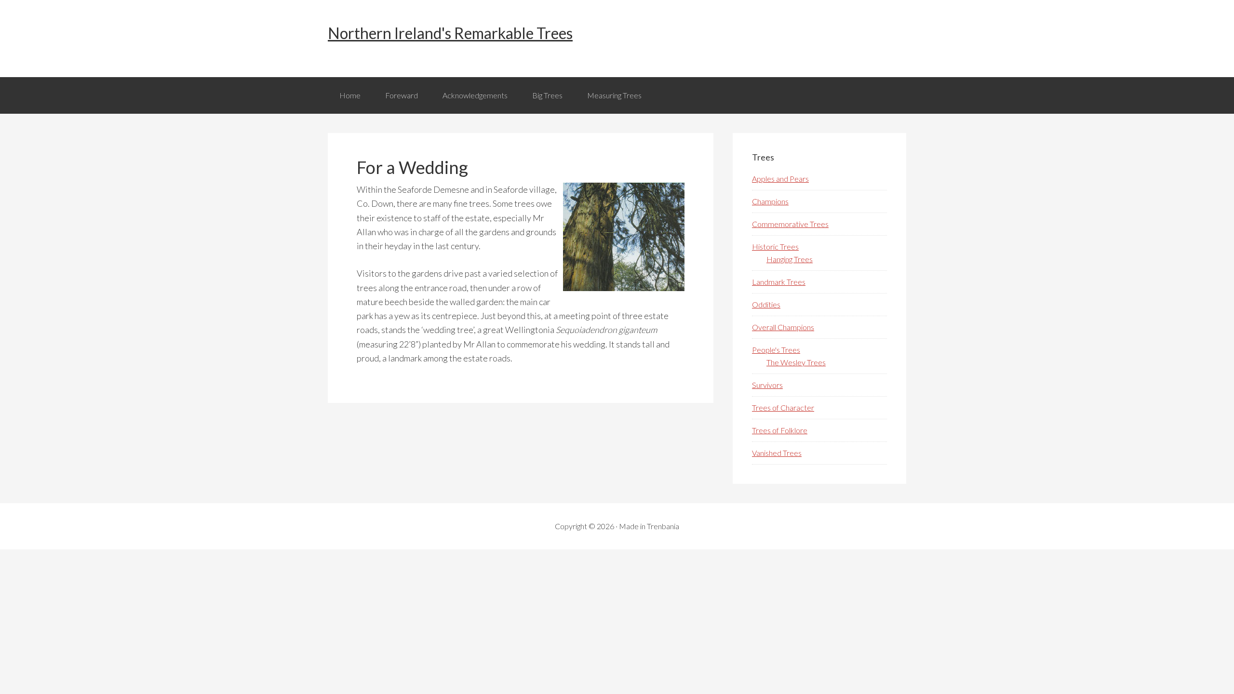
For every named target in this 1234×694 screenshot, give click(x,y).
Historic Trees (775, 246)
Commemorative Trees (790, 223)
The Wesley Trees (796, 362)
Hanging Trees (789, 259)
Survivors (767, 384)
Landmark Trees (778, 281)
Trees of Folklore (779, 430)
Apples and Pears (780, 178)
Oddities (766, 304)
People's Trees (776, 349)
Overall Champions (783, 327)
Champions (770, 201)
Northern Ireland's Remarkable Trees (450, 33)
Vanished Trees (777, 452)
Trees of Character (783, 407)
